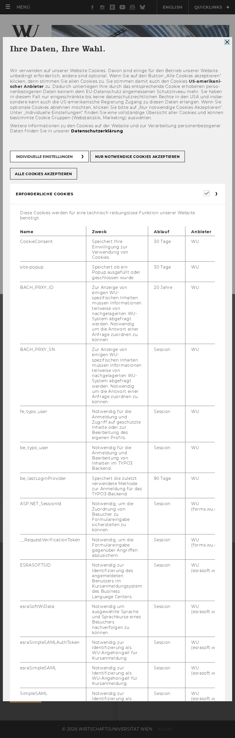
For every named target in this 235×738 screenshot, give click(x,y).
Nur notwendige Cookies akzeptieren (137, 156)
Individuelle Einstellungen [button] (44, 156)
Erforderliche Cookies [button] (44, 193)
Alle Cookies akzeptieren (43, 173)
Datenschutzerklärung (97, 131)
